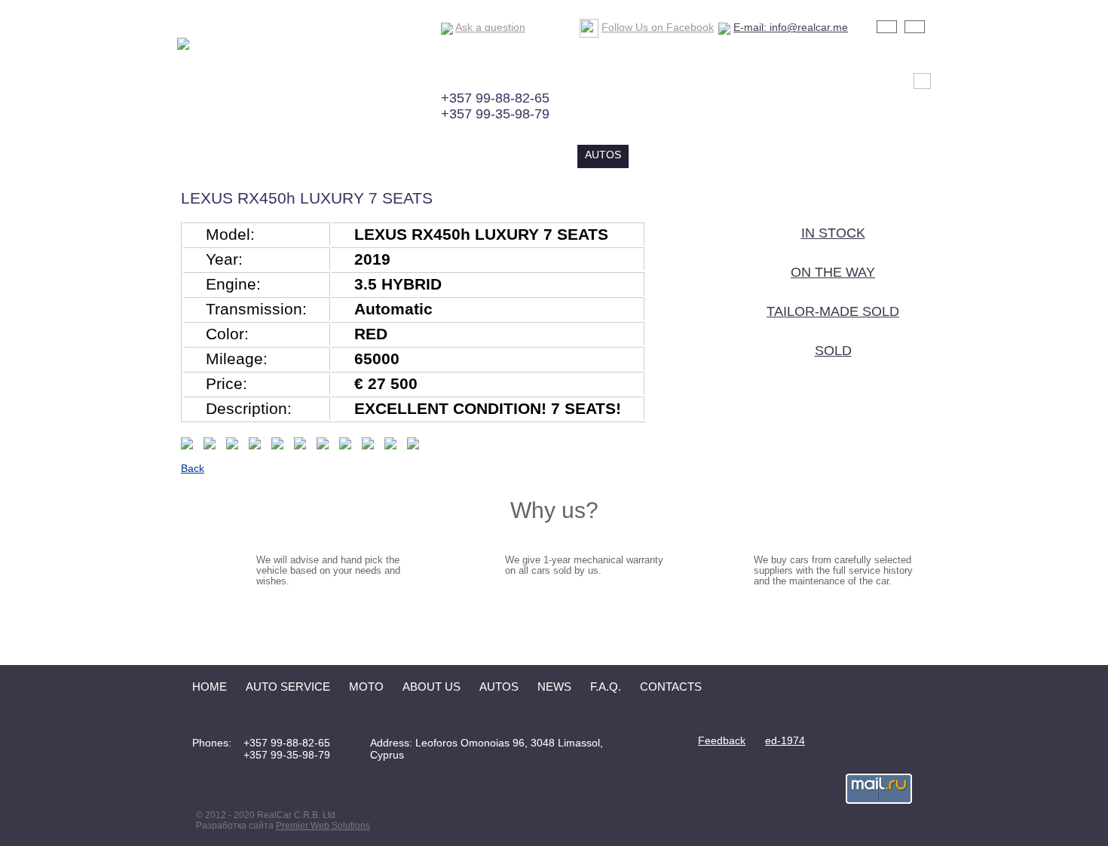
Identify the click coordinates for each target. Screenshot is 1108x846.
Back (192, 468)
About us (538, 155)
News (656, 155)
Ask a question (490, 27)
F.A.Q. (706, 155)
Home (327, 155)
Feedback (721, 740)
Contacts (768, 155)
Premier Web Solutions (323, 825)
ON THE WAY (833, 272)
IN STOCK (833, 233)
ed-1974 (785, 740)
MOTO (476, 155)
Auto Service (401, 155)
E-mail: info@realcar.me (790, 27)
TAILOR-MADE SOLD (833, 311)
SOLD (833, 350)
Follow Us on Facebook (657, 27)
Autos (603, 155)
